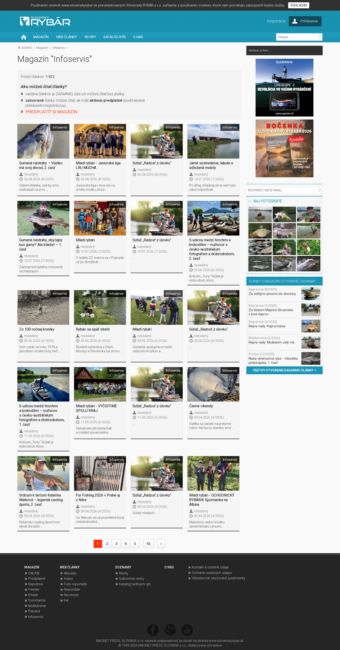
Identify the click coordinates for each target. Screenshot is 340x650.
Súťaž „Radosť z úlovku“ (152, 163)
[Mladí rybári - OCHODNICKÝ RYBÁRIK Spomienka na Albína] (213, 473)
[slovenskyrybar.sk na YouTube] (187, 630)
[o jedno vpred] (161, 544)
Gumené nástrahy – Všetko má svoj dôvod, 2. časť (40, 165)
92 (148, 544)
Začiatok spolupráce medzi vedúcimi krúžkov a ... (152, 349)
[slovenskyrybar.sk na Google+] (170, 630)
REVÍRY (90, 37)
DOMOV (27, 47)
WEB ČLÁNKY (66, 37)
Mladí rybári (85, 240)
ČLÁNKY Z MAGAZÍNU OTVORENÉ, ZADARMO (282, 281)
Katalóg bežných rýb (135, 584)
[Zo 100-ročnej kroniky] (43, 307)
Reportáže (72, 589)
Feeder (34, 589)
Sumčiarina (36, 600)
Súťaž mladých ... (145, 513)
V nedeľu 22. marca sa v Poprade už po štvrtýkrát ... (100, 260)
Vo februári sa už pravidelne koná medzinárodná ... (100, 520)
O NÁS (138, 37)
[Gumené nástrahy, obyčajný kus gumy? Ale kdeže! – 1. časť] (43, 218)
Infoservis (59, 47)
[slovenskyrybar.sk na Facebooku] (153, 630)
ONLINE (34, 573)
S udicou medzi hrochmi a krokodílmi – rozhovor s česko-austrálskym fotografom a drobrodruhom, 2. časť (212, 249)
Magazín (42, 47)
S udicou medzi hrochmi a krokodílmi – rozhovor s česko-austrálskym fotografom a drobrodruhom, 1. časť (42, 415)
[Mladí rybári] (100, 218)
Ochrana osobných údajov (212, 573)
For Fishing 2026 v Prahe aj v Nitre (98, 497)
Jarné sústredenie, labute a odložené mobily (211, 165)
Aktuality (70, 573)
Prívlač (33, 595)
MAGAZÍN (41, 37)
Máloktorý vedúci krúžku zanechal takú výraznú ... (207, 524)
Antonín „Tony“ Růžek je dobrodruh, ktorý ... (206, 278)
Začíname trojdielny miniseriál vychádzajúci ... (40, 269)
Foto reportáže (75, 584)
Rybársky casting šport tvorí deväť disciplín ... (39, 524)
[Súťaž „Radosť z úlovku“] (157, 141)
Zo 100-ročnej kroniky (36, 329)
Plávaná (34, 611)
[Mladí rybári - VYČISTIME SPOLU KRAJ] (100, 384)
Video (68, 578)
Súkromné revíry (131, 578)
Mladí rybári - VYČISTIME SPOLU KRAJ (96, 408)
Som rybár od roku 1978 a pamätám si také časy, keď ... (39, 349)
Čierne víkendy (201, 406)
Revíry (123, 573)
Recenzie (71, 595)
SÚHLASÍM (299, 5)
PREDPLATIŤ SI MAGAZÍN (51, 111)
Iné (66, 600)
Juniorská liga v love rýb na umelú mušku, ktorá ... (95, 187)
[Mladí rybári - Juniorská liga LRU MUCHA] (100, 141)
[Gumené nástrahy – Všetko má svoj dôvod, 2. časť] (43, 141)
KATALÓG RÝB (115, 37)
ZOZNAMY (123, 567)
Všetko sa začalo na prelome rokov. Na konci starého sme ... (211, 426)
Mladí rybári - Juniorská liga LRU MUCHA (98, 165)
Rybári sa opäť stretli (93, 329)
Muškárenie (37, 606)
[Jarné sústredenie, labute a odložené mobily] (213, 141)
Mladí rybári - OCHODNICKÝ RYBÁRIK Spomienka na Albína (211, 500)
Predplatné (36, 578)
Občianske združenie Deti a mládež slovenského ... (94, 430)
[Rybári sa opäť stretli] (100, 307)
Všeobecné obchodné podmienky (218, 578)
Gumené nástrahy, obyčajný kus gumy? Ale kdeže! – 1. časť (40, 244)
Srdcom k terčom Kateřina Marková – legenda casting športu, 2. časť (41, 500)
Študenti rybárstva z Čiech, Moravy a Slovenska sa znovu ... (99, 349)
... (134, 181)
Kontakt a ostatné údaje (210, 567)
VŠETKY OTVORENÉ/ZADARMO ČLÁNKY (284, 370)
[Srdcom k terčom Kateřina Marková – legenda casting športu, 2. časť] (43, 473)
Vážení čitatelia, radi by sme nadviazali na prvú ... (39, 187)
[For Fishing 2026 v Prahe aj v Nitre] (100, 473)
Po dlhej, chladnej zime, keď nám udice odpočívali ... (212, 187)
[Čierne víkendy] (213, 384)
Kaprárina (35, 584)
